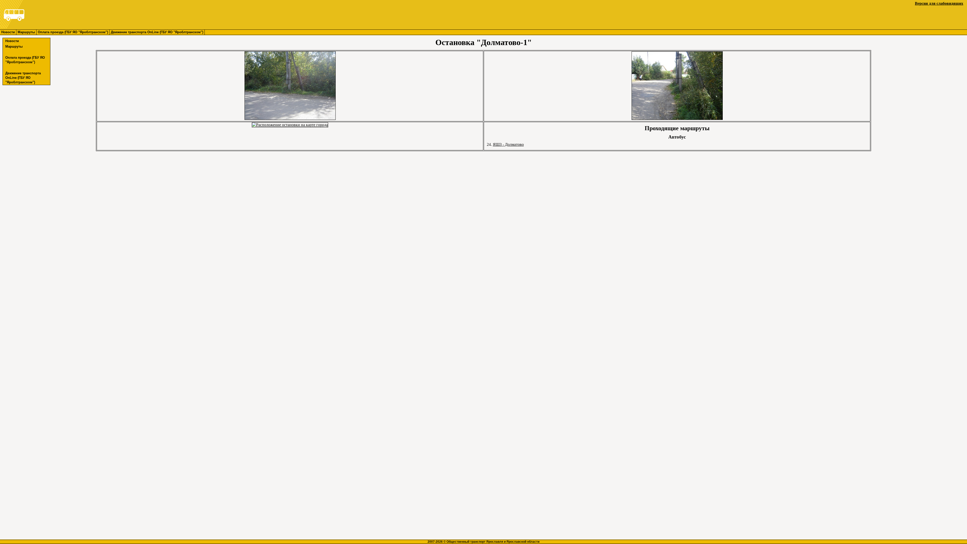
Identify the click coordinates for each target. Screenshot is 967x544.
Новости (8, 32)
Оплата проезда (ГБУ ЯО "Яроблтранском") (73, 32)
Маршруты (26, 32)
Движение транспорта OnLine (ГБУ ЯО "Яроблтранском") (157, 32)
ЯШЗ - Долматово (508, 144)
